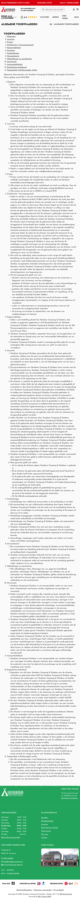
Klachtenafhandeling (24, 890)
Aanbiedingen (13, 53)
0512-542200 (8, 858)
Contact (44, 838)
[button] (74, 9)
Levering (10, 39)
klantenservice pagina (69, 798)
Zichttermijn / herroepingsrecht (20, 45)
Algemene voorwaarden (43, 890)
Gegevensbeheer (14, 48)
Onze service (46, 831)
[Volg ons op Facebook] (13, 883)
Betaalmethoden (47, 821)
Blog (76, 17)
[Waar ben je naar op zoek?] (43, 10)
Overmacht (11, 62)
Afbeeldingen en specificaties (19, 59)
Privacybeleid (59, 890)
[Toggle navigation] (9, 17)
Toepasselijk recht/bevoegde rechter (22, 70)
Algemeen (11, 37)
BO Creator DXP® (44, 897)
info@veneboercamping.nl (13, 862)
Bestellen (44, 818)
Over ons (44, 834)
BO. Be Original (66, 894)
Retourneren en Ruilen (49, 828)
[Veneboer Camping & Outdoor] (8, 9)
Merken (55, 17)
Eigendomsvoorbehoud (17, 67)
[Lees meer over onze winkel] (60, 857)
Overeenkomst (13, 56)
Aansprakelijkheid (14, 65)
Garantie (11, 51)
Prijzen (10, 42)
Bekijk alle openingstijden (10, 837)
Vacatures (44, 17)
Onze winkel (65, 17)
